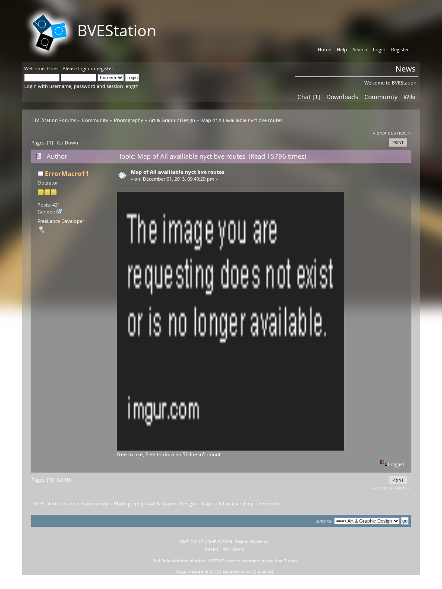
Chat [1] (308, 97)
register (105, 68)
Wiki (410, 97)
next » (403, 132)
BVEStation (116, 30)
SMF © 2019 (219, 541)
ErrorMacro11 (67, 173)
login (83, 68)
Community (381, 97)
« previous (384, 132)
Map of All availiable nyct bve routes (177, 171)
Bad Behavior (166, 561)
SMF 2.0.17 (191, 541)
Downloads (342, 97)
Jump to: (324, 521)
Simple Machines (251, 541)
